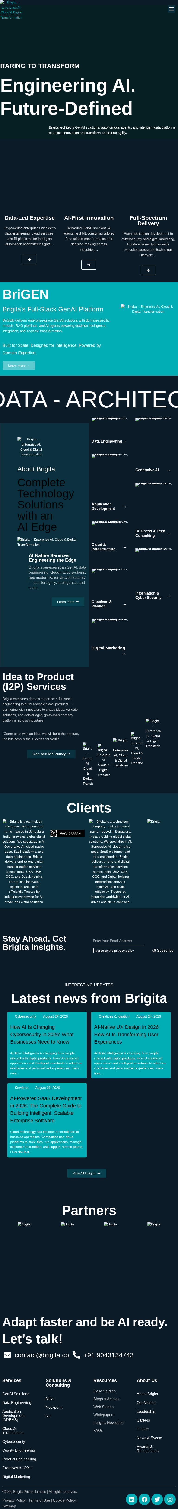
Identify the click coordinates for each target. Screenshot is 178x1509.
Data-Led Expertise (30, 218)
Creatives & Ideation (114, 1016)
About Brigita (147, 1394)
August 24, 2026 (148, 1016)
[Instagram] (170, 1499)
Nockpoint (54, 1407)
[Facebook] (144, 1499)
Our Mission (146, 1403)
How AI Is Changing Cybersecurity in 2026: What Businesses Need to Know (41, 1034)
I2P (48, 1416)
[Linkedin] (131, 1499)
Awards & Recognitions (148, 1449)
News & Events (149, 1438)
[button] (171, 9)
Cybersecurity (25, 1016)
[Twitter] (157, 1499)
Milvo (50, 1399)
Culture (143, 1429)
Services (21, 1087)
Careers (143, 1420)
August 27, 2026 (55, 1016)
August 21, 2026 (47, 1087)
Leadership (146, 1411)
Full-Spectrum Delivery (148, 220)
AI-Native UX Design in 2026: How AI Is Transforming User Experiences (127, 1034)
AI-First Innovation (89, 218)
